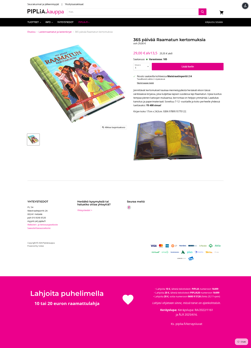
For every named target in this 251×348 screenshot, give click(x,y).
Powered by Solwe (35, 246)
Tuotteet (33, 22)
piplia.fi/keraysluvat (188, 324)
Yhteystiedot (65, 22)
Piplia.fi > (83, 22)
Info (48, 22)
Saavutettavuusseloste (39, 228)
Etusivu (31, 32)
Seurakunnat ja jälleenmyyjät (43, 4)
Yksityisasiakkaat (74, 4)
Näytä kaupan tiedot (145, 83)
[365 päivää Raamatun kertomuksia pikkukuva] (33, 139)
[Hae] (202, 11)
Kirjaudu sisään (214, 22)
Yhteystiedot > (84, 210)
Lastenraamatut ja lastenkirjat (55, 32)
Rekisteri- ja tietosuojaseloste (42, 224)
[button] (245, 5)
